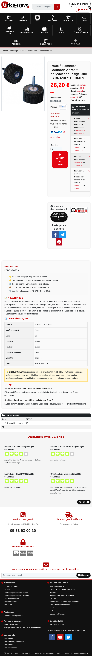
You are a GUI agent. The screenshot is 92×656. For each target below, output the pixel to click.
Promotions (46, 44)
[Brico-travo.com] (15, 5)
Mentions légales (10, 602)
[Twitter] (62, 234)
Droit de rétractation (11, 599)
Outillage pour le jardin (58, 608)
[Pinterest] (59, 241)
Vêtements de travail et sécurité (61, 595)
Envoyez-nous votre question (59, 215)
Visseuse (53, 592)
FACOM (52, 599)
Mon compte (81, 4)
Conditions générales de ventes (15, 592)
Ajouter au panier (60, 161)
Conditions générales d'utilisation (16, 595)
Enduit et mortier (55, 611)
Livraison (7, 589)
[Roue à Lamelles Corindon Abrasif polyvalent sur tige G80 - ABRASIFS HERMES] (23, 84)
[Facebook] (55, 234)
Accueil (4, 51)
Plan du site (8, 605)
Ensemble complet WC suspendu (62, 589)
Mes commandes (10, 648)
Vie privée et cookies (57, 625)
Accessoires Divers (28, 51)
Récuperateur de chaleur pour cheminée (64, 602)
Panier (85, 9)
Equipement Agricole (57, 614)
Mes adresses (8, 645)
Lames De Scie (45, 51)
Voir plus (83, 502)
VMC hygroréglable (56, 586)
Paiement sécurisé (10, 625)
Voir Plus (75, 44)
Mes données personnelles (13, 642)
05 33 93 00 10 (23, 530)
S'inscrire (84, 575)
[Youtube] (60, 637)
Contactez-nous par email (13, 616)
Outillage (14, 51)
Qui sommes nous (10, 586)
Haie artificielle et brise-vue (59, 605)
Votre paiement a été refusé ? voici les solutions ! (22, 628)
